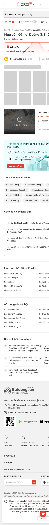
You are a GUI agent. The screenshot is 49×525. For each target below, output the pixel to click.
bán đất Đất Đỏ (30, 200)
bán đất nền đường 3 (33, 184)
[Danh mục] (4, 4)
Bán (5, 30)
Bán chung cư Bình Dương (14, 318)
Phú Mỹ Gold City (13, 195)
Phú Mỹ (28, 30)
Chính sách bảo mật (35, 501)
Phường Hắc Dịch (13, 273)
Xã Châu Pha (11, 277)
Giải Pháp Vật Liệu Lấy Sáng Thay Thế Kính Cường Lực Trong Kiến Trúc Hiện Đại (23, 360)
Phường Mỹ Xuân (12, 290)
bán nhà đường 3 (13, 184)
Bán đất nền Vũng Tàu (13, 314)
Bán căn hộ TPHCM (12, 322)
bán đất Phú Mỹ (12, 200)
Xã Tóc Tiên (10, 282)
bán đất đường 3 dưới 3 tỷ (16, 190)
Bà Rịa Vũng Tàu (16, 30)
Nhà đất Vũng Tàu (11, 309)
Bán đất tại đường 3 (41, 30)
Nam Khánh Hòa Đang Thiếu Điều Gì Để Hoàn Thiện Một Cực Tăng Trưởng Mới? (23, 372)
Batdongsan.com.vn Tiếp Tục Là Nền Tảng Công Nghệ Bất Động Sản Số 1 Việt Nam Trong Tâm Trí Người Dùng (24, 348)
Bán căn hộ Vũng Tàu (12, 326)
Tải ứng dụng (28, 4)
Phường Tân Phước (13, 286)
